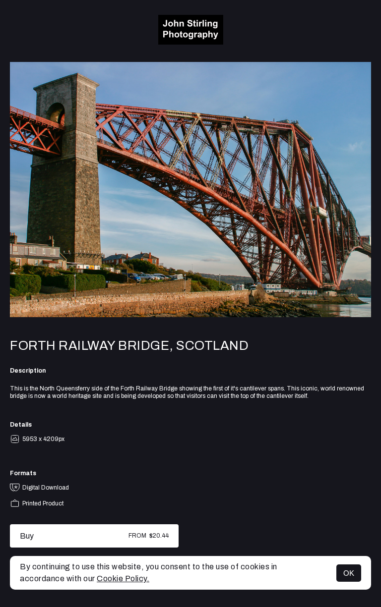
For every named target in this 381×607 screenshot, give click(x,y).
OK (348, 573)
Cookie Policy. (123, 578)
